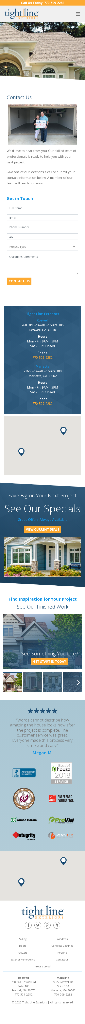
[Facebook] (28, 925)
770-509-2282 (42, 3)
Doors (22, 945)
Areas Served (43, 966)
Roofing (62, 952)
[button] (63, 431)
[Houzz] (56, 925)
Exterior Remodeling (23, 959)
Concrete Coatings (62, 945)
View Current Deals (42, 529)
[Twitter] (37, 925)
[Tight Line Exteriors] (21, 14)
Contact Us (19, 281)
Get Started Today (49, 661)
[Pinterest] (47, 925)
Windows (62, 939)
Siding (22, 939)
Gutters (22, 952)
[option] (13, 682)
